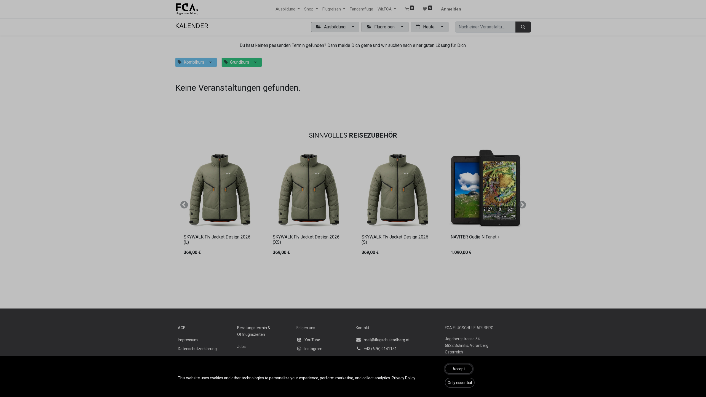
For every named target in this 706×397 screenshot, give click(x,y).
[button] (459, 369)
